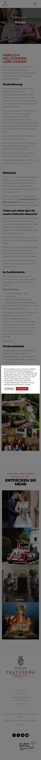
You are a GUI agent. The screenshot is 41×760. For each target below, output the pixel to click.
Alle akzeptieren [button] (22, 389)
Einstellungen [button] (9, 389)
